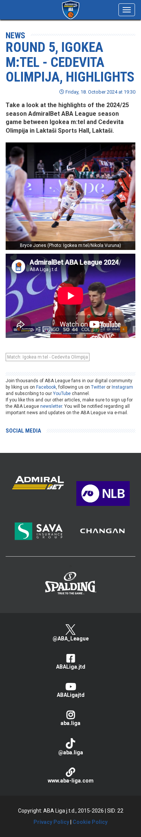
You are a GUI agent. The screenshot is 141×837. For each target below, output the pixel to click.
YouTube (62, 393)
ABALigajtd (71, 695)
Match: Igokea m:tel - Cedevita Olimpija (47, 357)
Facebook (46, 387)
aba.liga (70, 723)
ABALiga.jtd (70, 667)
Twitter (98, 387)
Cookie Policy (90, 822)
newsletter (51, 406)
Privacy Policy (51, 822)
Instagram (122, 387)
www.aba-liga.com (71, 781)
